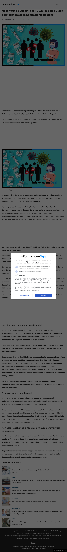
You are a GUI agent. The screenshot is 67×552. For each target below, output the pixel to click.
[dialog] (33, 276)
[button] (33, 275)
